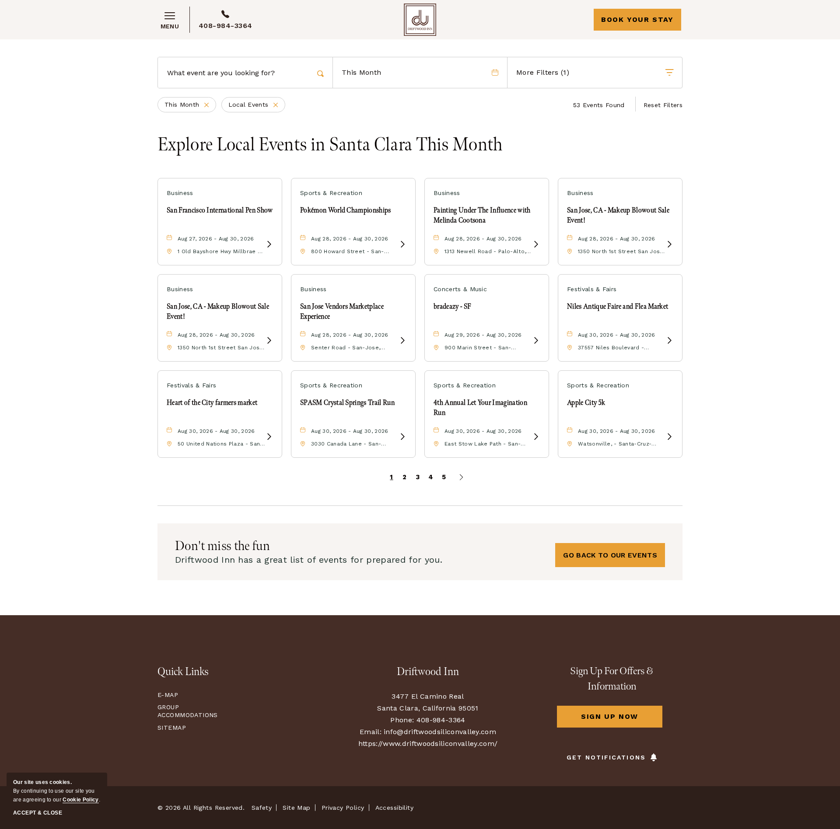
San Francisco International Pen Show (220, 210)
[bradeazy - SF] (536, 341)
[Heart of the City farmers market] (269, 437)
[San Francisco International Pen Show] (269, 245)
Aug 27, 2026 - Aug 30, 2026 (216, 239)
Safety (262, 807)
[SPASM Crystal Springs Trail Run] (402, 437)
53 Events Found (599, 104)
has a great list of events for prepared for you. (308, 559)
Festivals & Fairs (591, 289)
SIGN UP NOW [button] (621, 720)
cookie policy (80, 800)
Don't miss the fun (222, 546)
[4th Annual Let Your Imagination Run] (536, 437)
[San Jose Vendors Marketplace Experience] (402, 341)
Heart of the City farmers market (212, 403)
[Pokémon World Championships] (402, 245)
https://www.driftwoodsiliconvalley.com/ (427, 743)
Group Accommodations (186, 711)
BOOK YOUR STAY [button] (637, 19)
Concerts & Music (460, 289)
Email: (371, 732)
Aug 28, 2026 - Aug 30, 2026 (349, 239)
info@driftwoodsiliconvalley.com (440, 732)
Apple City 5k (586, 403)
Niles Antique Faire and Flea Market (617, 307)
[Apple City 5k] (669, 437)
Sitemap (172, 727)
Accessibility (394, 807)
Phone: (402, 720)
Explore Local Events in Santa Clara (330, 145)
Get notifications (606, 757)
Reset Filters (663, 104)
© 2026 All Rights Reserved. (201, 807)
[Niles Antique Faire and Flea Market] (669, 341)
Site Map (296, 807)
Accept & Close (37, 813)
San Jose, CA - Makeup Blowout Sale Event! (618, 215)
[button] (610, 555)
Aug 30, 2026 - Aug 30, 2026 (616, 335)
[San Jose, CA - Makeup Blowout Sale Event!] (669, 245)
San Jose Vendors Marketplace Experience (342, 311)
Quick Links (183, 672)
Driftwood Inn (428, 672)
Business (180, 192)
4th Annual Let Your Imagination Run (480, 408)
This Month (190, 105)
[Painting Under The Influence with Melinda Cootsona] (536, 245)
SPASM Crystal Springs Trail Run (347, 403)
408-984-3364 (225, 25)
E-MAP (168, 694)
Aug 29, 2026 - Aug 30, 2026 (483, 335)
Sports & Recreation (331, 192)
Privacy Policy (343, 807)
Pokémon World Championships (345, 210)
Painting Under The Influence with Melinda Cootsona (482, 215)
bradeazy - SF (452, 307)
